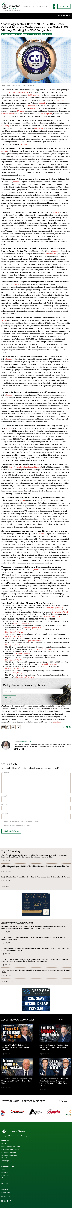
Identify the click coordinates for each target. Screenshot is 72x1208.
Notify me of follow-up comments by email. (22, 822)
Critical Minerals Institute (17, 92)
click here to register (43, 114)
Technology (5, 1161)
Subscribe (64, 6)
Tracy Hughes (25, 742)
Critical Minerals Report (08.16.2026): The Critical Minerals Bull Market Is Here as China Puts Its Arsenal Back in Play (35, 867)
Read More (19, 749)
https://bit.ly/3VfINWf (13, 660)
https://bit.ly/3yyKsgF (49, 664)
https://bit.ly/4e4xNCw (22, 623)
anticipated (60, 100)
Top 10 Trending (10, 851)
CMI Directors (33, 95)
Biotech (3, 1144)
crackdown (38, 128)
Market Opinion (47, 34)
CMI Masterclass (8, 114)
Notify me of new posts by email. (17, 826)
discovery (34, 108)
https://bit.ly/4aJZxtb (34, 641)
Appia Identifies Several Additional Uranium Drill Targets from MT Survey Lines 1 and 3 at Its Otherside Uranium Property (35, 949)
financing (5, 126)
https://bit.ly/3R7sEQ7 (23, 653)
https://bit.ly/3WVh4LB (14, 668)
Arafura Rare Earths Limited (29, 467)
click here (24, 144)
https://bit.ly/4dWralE (59, 612)
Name (4, 796)
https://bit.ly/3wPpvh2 (25, 677)
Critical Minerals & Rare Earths (12, 34)
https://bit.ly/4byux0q (54, 608)
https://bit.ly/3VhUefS (51, 616)
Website (4, 813)
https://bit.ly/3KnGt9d (32, 628)
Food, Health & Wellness (8, 1152)
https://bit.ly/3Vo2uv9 (14, 636)
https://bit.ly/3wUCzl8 (13, 645)
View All (5, 886)
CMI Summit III (31, 106)
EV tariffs (21, 111)
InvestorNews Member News (17, 923)
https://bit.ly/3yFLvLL (14, 632)
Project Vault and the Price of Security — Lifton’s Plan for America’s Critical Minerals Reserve (35, 877)
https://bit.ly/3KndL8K (46, 649)
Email (4, 804)
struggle (42, 103)
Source (4, 151)
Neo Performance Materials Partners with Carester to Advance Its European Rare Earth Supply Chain (35, 971)
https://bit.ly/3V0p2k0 (20, 673)
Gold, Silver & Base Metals (9, 1155)
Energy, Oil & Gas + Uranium (32, 34)
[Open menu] (3, 16)
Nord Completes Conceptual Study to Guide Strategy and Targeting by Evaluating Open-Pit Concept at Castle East (33, 938)
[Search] (54, 6)
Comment (5, 772)
